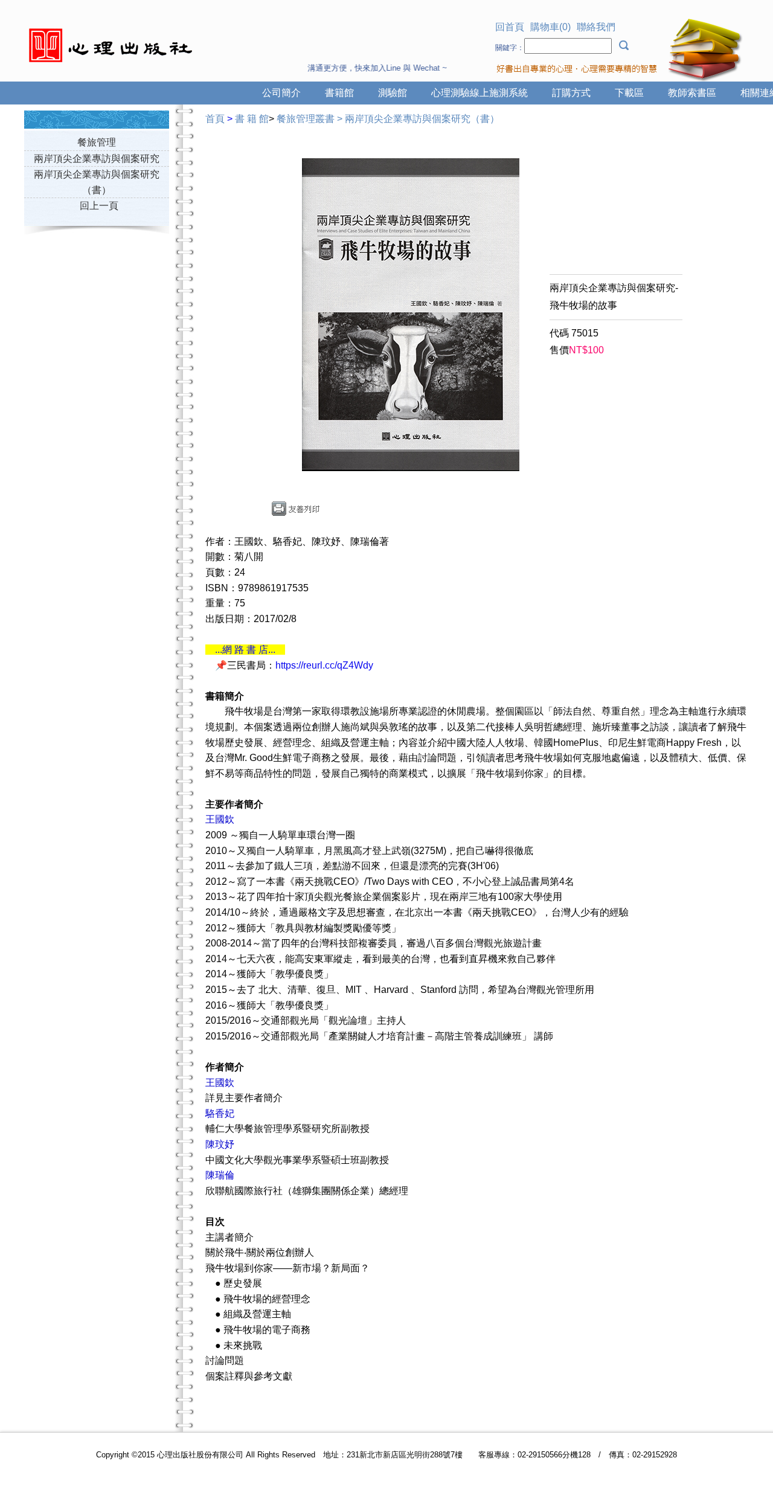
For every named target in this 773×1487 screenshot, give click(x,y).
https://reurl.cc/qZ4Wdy (324, 665)
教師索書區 (692, 93)
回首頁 (509, 27)
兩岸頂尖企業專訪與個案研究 (96, 158)
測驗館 (392, 93)
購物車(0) (550, 27)
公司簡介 (281, 93)
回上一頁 (99, 206)
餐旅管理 (96, 142)
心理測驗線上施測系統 (479, 93)
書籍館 (339, 93)
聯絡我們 (596, 27)
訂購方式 (571, 93)
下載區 (629, 93)
